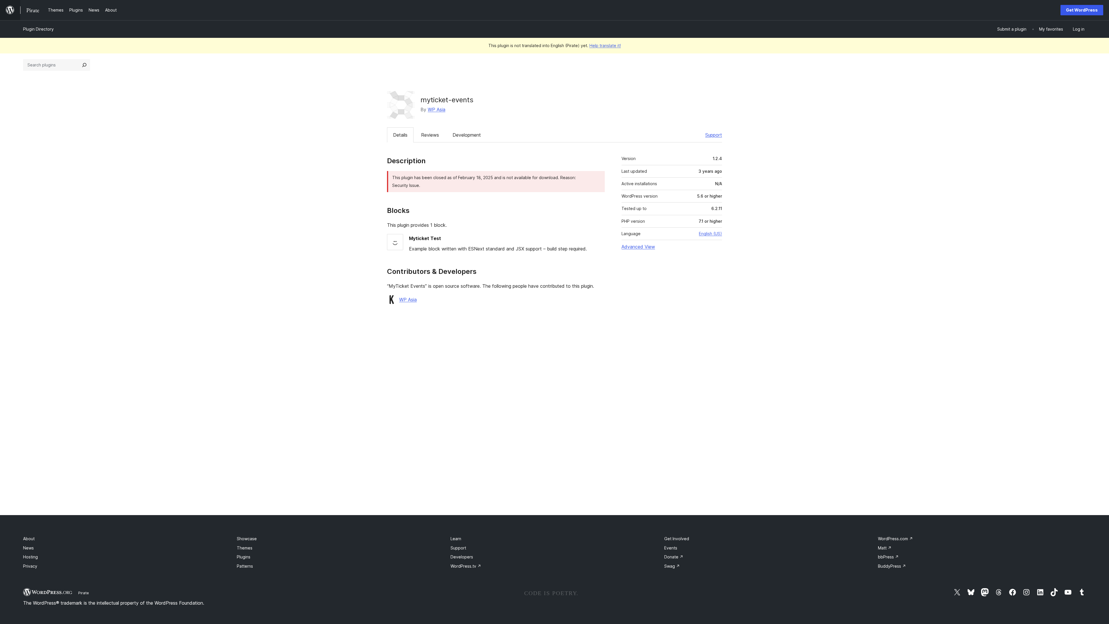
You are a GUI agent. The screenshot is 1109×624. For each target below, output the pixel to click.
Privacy (30, 566)
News (28, 547)
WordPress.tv (466, 566)
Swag (672, 566)
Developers (462, 556)
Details (400, 135)
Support (713, 135)
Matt (885, 547)
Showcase (247, 538)
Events (670, 547)
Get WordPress (1082, 10)
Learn (456, 538)
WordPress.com (895, 538)
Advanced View (638, 247)
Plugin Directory (38, 29)
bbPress (888, 556)
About (29, 538)
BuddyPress (892, 566)
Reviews (430, 135)
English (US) (710, 233)
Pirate (83, 592)
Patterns (245, 566)
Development (467, 135)
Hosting (30, 556)
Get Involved (676, 538)
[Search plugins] (84, 65)
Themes (244, 547)
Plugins (243, 556)
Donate (673, 556)
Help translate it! (605, 45)
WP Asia (436, 109)
